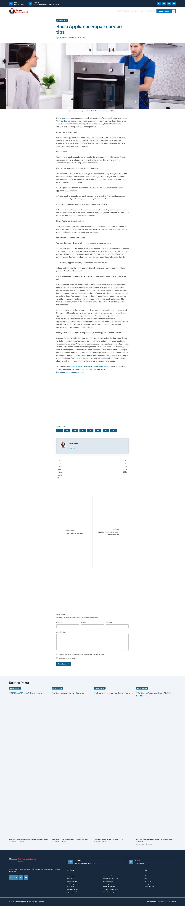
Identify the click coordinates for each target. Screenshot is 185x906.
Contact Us (151, 11)
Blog (142, 11)
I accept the (67, 658)
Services (134, 11)
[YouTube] (174, 3)
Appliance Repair (62, 20)
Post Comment (63, 664)
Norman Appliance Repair (69, 369)
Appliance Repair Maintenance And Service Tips (70, 839)
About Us (126, 11)
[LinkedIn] (169, 3)
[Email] (106, 430)
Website (109, 622)
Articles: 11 (72, 448)
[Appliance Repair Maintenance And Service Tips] (71, 764)
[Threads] (98, 430)
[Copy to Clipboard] (113, 430)
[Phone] (131, 862)
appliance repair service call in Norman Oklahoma (89, 366)
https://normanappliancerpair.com (70, 372)
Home (119, 11)
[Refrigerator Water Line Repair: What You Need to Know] (156, 764)
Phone (137, 860)
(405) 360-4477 (19, 4)
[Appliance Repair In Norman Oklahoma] (113, 764)
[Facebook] (159, 3)
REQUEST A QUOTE (164, 11)
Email (83, 622)
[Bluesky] (90, 430)
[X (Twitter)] (164, 3)
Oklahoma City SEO (164, 902)
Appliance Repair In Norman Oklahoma (108, 839)
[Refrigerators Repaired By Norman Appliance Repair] (29, 764)
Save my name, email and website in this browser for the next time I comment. (82, 654)
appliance (66, 118)
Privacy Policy (70, 658)
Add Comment (62, 632)
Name (58, 622)
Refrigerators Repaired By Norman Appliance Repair (29, 839)
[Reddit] (82, 430)
